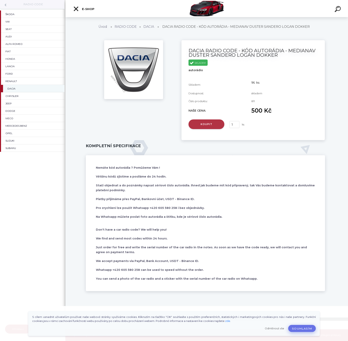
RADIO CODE (33, 4)
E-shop (87, 9)
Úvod (102, 27)
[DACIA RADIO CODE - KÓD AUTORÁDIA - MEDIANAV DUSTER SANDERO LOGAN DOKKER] (133, 41)
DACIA (148, 27)
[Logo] (207, 8)
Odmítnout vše (274, 328)
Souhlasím (302, 328)
